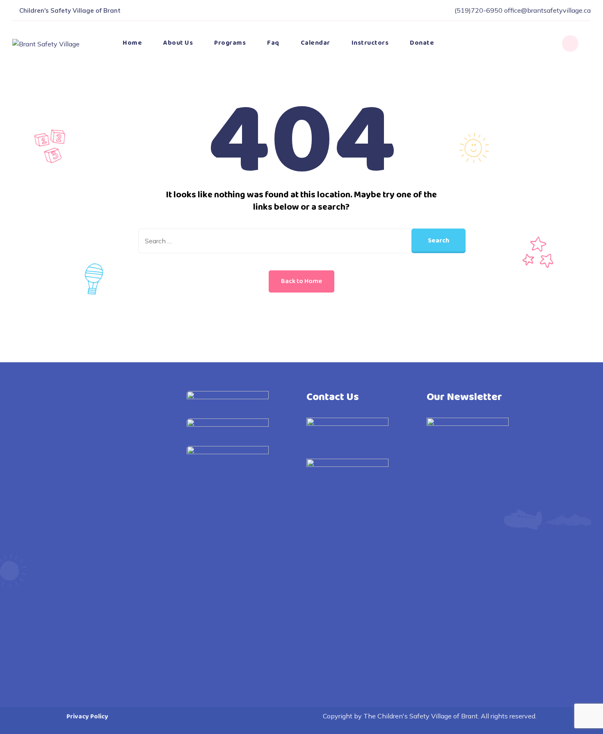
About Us (178, 43)
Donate (422, 43)
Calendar (315, 43)
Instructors (370, 43)
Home (132, 43)
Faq (273, 43)
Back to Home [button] (301, 281)
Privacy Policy (87, 716)
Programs (230, 43)
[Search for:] (301, 241)
